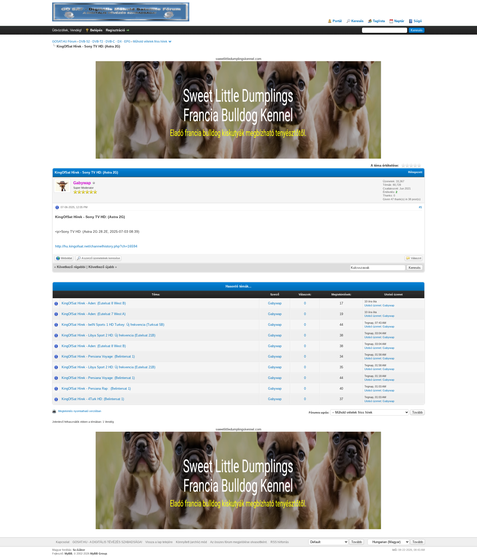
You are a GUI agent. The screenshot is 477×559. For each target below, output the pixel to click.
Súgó (418, 21)
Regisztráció (115, 30)
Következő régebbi (71, 267)
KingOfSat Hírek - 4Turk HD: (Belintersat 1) (93, 399)
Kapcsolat (62, 542)
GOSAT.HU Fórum (64, 41)
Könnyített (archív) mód (191, 542)
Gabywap (274, 303)
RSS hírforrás (280, 542)
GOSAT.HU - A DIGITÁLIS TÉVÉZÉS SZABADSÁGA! (107, 542)
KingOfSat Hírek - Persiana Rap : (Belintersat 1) (96, 388)
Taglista (379, 21)
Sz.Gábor (79, 549)
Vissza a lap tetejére (159, 542)
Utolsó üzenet (372, 305)
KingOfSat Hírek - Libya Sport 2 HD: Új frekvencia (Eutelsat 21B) (108, 335)
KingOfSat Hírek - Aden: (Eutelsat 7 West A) (93, 314)
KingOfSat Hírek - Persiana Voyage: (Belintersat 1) (98, 356)
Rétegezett (415, 172)
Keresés (357, 21)
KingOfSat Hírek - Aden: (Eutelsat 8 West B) (94, 303)
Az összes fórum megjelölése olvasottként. (238, 542)
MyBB (68, 553)
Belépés (96, 30)
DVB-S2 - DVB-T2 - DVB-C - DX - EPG (104, 41)
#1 (420, 207)
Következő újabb (101, 267)
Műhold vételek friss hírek (150, 41)
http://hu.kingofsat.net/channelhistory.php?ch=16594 (96, 246)
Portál (337, 21)
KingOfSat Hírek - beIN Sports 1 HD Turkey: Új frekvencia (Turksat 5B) (113, 324)
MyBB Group (98, 553)
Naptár (399, 21)
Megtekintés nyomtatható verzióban (79, 411)
